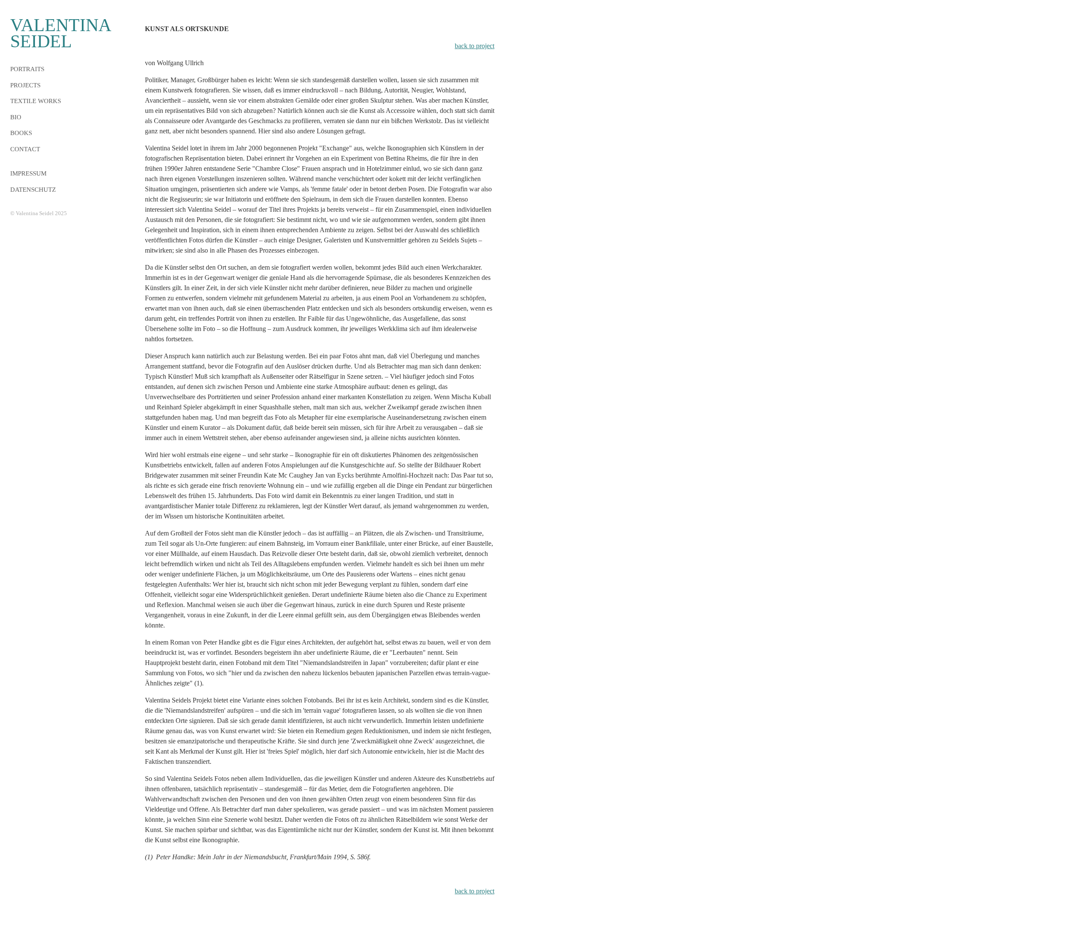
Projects (25, 85)
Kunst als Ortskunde (187, 28)
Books (21, 133)
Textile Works (35, 101)
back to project (474, 45)
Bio (15, 117)
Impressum (28, 173)
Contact (25, 149)
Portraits (27, 69)
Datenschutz (33, 189)
